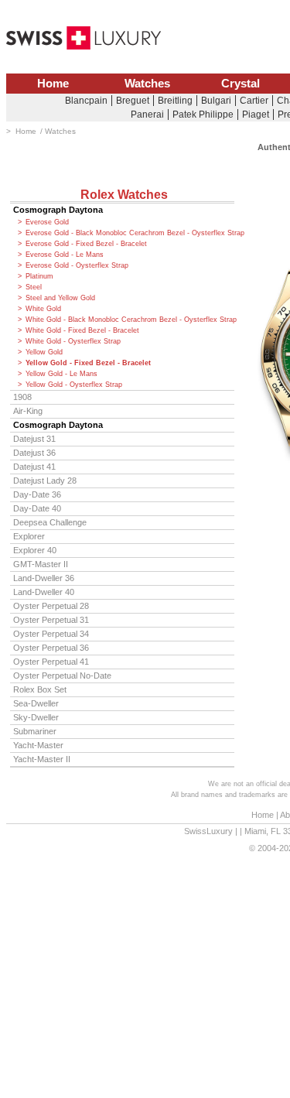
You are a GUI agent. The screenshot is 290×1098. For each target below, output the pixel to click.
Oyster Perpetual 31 (51, 619)
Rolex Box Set (40, 689)
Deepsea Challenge (50, 522)
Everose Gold (47, 222)
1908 (22, 397)
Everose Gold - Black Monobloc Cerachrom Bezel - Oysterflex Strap (130, 233)
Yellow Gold (44, 352)
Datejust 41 (34, 466)
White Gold (43, 309)
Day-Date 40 (37, 508)
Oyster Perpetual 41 (51, 661)
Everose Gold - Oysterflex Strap (77, 265)
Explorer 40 (34, 550)
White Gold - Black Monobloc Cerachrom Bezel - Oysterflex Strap (130, 319)
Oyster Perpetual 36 (51, 647)
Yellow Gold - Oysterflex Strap (74, 384)
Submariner (34, 731)
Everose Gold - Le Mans (65, 254)
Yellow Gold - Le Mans (61, 374)
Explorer (29, 536)
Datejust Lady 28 (45, 480)
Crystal (240, 83)
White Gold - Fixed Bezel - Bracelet (82, 330)
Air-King (28, 411)
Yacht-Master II (41, 759)
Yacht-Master (38, 745)
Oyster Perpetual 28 (51, 606)
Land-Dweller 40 (43, 592)
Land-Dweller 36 (43, 578)
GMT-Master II (40, 564)
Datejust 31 (34, 438)
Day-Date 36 (37, 494)
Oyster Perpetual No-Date (62, 675)
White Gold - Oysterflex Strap (73, 341)
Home (53, 83)
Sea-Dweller (36, 703)
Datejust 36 (34, 452)
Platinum (39, 276)
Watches (147, 83)
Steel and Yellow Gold (60, 298)
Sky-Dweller (36, 717)
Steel (34, 287)
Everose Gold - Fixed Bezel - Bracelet (86, 244)
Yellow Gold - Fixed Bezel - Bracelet (88, 363)
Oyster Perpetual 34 (51, 633)
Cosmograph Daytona (58, 209)
